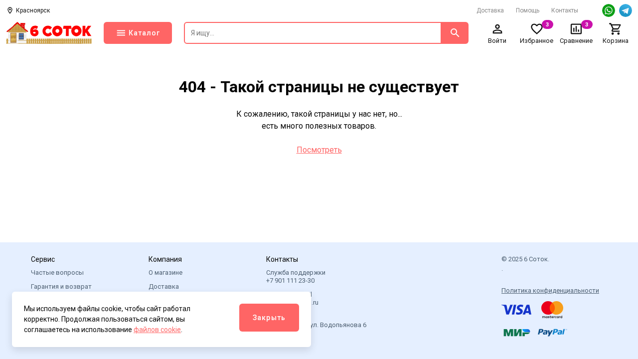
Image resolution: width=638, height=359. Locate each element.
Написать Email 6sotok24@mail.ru (292, 298)
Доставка (490, 10)
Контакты (564, 10)
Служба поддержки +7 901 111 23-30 (295, 276)
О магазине (165, 272)
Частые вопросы (57, 272)
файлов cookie (157, 330)
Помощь (527, 10)
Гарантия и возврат (61, 286)
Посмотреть (319, 150)
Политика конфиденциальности (550, 290)
